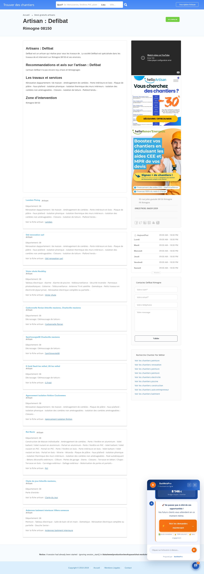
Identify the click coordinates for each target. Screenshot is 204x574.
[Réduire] (189, 485)
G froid (48, 382)
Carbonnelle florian (54, 324)
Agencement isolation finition (58, 419)
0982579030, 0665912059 (146, 208)
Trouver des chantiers (18, 5)
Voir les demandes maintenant (178, 525)
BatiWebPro (178, 557)
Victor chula (50, 295)
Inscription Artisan (187, 4)
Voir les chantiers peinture (147, 360)
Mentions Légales (112, 568)
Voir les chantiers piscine (146, 381)
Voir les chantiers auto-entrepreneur (152, 389)
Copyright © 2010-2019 (78, 568)
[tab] (75, 200)
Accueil (26, 15)
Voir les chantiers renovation (148, 364)
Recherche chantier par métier (150, 355)
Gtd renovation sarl (54, 258)
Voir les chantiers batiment (147, 394)
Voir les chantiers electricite (148, 377)
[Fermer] (195, 485)
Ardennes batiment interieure (59, 530)
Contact (128, 568)
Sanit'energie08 (52, 353)
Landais (48, 222)
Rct (46, 468)
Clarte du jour (51, 497)
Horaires (157, 272)
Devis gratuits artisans (44, 15)
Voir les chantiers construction (149, 385)
